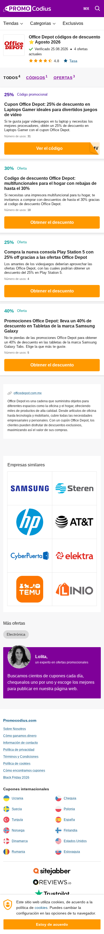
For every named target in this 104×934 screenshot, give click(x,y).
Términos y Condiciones (20, 757)
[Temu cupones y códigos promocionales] (29, 589)
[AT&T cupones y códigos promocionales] (74, 522)
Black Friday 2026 (16, 777)
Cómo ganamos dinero (20, 736)
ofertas (63, 78)
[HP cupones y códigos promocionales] (29, 522)
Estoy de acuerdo (52, 924)
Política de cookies (16, 763)
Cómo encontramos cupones (24, 770)
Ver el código (49, 148)
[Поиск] (97, 8)
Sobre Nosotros (14, 729)
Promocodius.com (19, 720)
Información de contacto (20, 743)
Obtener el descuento (52, 222)
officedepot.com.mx (28, 393)
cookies (41, 907)
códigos (35, 78)
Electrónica (16, 634)
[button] (15, 23)
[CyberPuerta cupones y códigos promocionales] (29, 555)
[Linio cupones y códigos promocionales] (74, 589)
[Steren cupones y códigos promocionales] (74, 488)
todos (10, 78)
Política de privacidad (18, 750)
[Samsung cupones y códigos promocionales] (29, 488)
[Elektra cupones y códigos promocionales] (74, 555)
